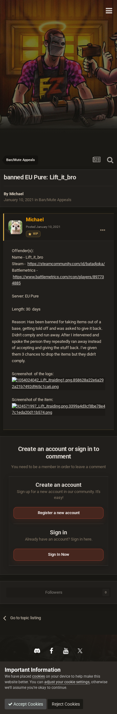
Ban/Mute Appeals (55, 199)
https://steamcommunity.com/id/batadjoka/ (66, 263)
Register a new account (59, 512)
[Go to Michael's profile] (15, 227)
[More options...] (102, 230)
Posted (43, 226)
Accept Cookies (27, 704)
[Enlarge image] (58, 383)
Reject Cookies (65, 704)
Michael (16, 193)
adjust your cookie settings (67, 682)
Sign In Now (58, 554)
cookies (38, 676)
